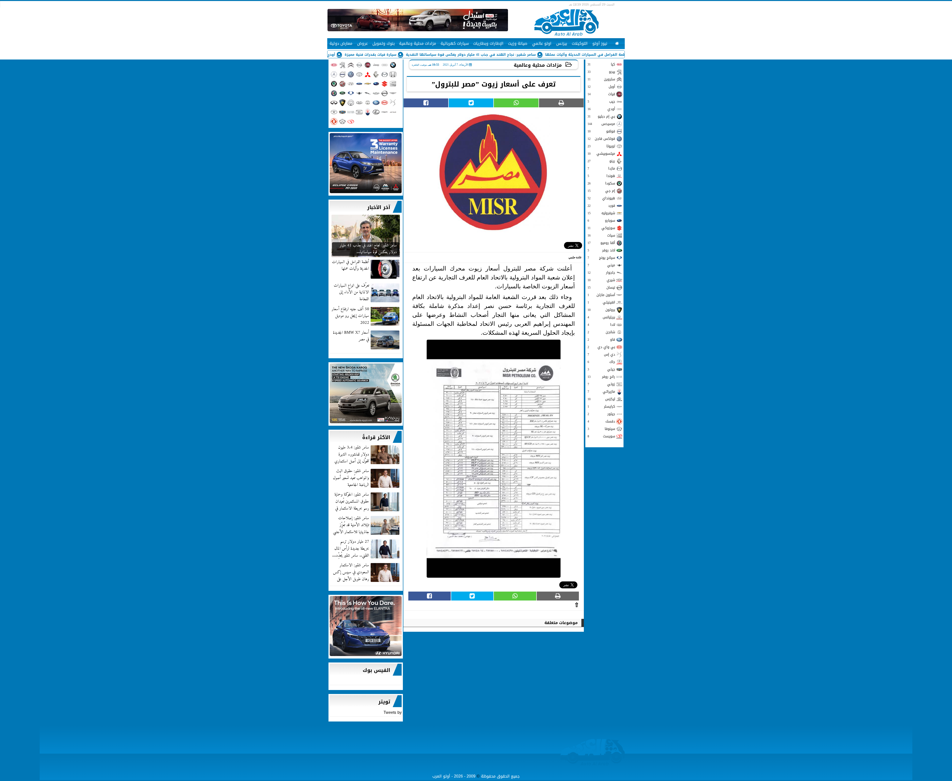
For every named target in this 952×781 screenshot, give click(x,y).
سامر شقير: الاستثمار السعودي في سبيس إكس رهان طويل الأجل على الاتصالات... (366, 572)
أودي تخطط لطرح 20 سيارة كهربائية (352, 54)
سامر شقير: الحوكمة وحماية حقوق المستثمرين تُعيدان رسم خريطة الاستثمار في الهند (367, 501)
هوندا (601, 176)
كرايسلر (601, 406)
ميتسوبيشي (601, 153)
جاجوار (601, 273)
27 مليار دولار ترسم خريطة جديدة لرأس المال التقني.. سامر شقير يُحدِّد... (350, 549)
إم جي (601, 191)
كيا (601, 64)
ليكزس (601, 399)
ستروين (601, 79)
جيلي (601, 369)
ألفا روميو (601, 243)
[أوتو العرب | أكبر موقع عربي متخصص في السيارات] (366, 163)
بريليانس (601, 317)
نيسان (601, 287)
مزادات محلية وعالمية (538, 65)
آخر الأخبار (378, 207)
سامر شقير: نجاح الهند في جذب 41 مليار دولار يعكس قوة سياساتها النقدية (518, 54)
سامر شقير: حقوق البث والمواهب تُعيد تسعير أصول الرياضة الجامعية (351, 478)
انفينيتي (601, 302)
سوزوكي (601, 228)
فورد (601, 206)
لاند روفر (601, 250)
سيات (601, 235)
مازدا (601, 168)
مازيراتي (601, 392)
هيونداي (601, 198)
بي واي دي (601, 347)
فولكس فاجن (601, 139)
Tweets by (393, 712)
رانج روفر (601, 377)
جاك (601, 362)
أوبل (601, 87)
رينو (601, 161)
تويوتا (601, 146)
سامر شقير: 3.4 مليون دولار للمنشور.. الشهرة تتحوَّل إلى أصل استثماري (351, 454)
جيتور (601, 414)
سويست (601, 436)
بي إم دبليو (601, 116)
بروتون (601, 310)
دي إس (601, 354)
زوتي (601, 384)
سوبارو (601, 220)
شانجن (601, 332)
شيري (601, 280)
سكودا (601, 183)
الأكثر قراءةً (376, 437)
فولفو (601, 131)
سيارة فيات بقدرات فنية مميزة (418, 54)
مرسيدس (601, 124)
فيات (601, 94)
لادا (601, 325)
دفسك (601, 421)
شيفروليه (601, 213)
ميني (601, 265)
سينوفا (601, 429)
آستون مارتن (601, 295)
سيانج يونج (601, 258)
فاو (601, 339)
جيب (601, 101)
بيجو (601, 72)
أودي (601, 109)
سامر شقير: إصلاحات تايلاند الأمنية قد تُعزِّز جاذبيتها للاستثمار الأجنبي (351, 525)
